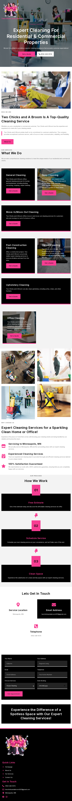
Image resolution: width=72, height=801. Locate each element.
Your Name (8, 658)
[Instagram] (7, 797)
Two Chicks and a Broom (12, 18)
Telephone (40, 670)
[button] (68, 10)
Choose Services (10, 681)
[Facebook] (3, 797)
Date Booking (41, 681)
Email (6, 670)
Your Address (41, 658)
